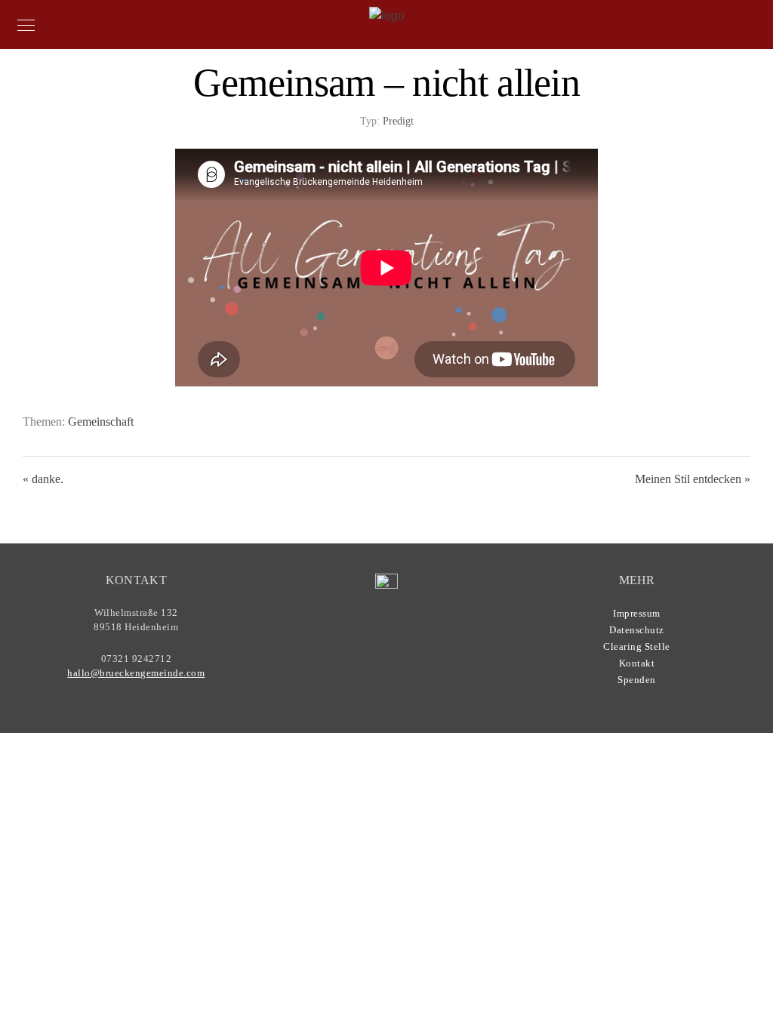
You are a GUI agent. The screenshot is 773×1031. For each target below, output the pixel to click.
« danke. (43, 478)
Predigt (398, 121)
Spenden (636, 679)
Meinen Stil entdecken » (692, 478)
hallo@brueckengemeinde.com (136, 673)
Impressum (637, 613)
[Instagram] (391, 647)
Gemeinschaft (101, 421)
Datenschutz (636, 630)
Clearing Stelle (636, 646)
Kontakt (637, 663)
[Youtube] (363, 647)
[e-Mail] (421, 647)
